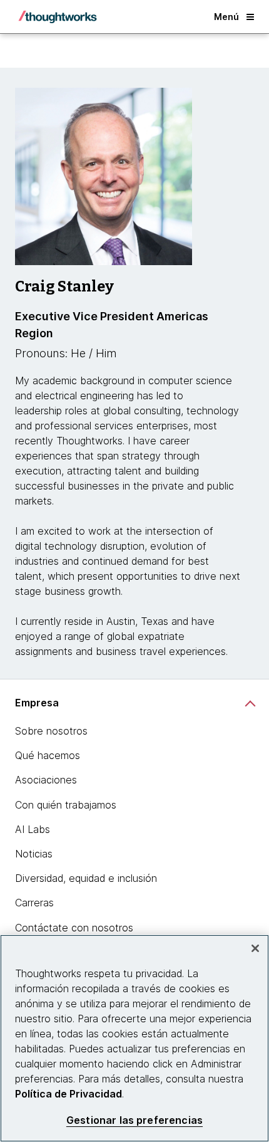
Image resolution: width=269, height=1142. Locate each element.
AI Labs (32, 829)
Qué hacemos (47, 755)
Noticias (34, 853)
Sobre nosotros (51, 731)
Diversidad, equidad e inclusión (86, 878)
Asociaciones (46, 779)
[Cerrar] (255, 948)
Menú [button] (226, 16)
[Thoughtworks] (57, 17)
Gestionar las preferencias (134, 1120)
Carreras (34, 902)
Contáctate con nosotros (74, 927)
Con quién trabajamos (65, 805)
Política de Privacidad (68, 1093)
